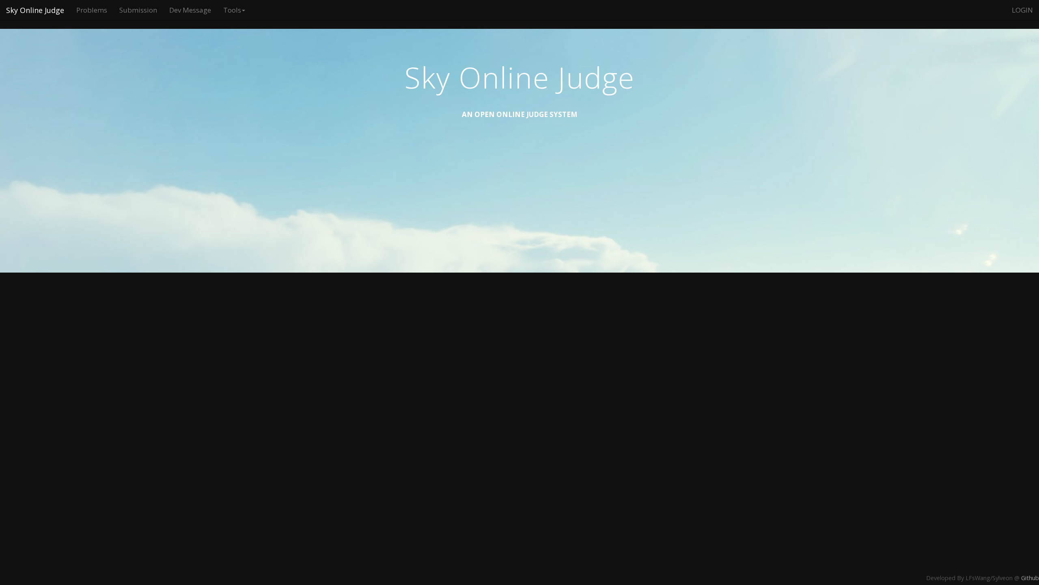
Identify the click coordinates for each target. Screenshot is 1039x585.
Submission (138, 10)
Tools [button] (232, 10)
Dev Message (190, 10)
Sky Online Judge (35, 10)
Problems (91, 10)
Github (1030, 578)
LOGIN (1022, 10)
